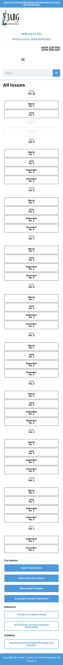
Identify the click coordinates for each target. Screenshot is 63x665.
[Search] (56, 73)
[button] (23, 59)
